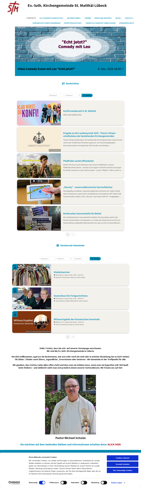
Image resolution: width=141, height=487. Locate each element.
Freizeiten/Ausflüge (72, 23)
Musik (118, 18)
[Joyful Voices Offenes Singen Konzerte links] (121, 18)
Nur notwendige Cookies (122, 470)
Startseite (31, 18)
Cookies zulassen (122, 458)
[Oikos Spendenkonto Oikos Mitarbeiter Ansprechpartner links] (133, 18)
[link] (51, 18)
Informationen (73, 18)
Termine (87, 18)
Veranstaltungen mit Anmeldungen (101, 23)
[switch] (64, 482)
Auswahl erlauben (123, 464)
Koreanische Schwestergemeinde (46, 23)
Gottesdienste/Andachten (51, 18)
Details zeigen (116, 483)
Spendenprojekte (126, 23)
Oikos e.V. (129, 18)
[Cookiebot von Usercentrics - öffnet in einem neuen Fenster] (14, 482)
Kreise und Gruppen (103, 18)
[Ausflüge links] (81, 23)
